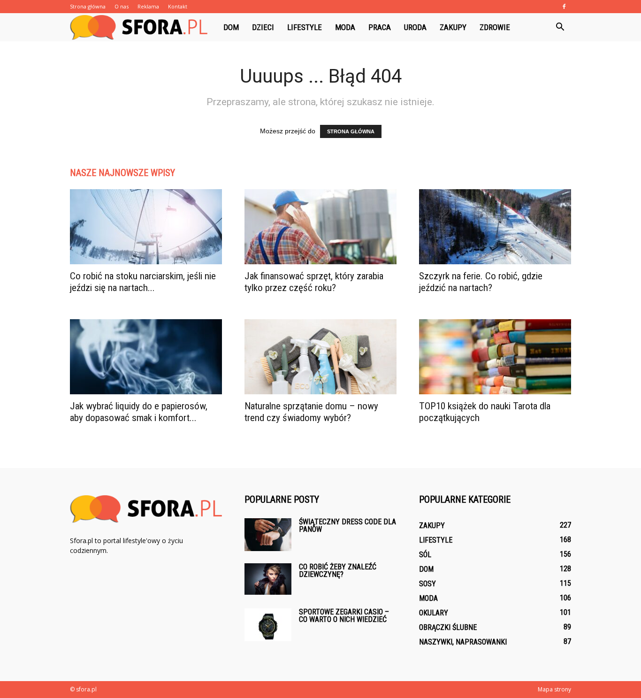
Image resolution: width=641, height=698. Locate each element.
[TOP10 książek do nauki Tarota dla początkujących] (495, 356)
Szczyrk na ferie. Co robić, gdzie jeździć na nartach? (480, 281)
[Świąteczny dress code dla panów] (267, 534)
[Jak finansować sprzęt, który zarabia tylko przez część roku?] (320, 226)
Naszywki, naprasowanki (463, 641)
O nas (121, 6)
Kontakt (177, 6)
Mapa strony (554, 689)
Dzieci (263, 27)
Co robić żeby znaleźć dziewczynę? (337, 570)
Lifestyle (304, 27)
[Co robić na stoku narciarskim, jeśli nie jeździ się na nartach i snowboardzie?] (146, 226)
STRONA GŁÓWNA (350, 131)
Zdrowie (495, 27)
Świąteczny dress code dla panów (347, 525)
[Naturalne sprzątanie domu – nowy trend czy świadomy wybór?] (320, 356)
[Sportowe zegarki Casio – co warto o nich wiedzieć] (267, 624)
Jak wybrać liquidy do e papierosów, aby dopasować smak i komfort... (138, 411)
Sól (425, 554)
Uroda (415, 27)
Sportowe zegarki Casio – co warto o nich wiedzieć (344, 615)
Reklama (148, 6)
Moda (345, 27)
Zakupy (453, 27)
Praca (379, 27)
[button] (560, 27)
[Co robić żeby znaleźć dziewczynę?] (267, 579)
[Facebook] (564, 6)
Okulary (433, 612)
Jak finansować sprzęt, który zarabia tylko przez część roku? (313, 281)
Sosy (427, 583)
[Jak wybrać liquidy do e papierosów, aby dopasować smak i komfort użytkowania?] (146, 356)
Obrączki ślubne (448, 627)
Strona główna (88, 6)
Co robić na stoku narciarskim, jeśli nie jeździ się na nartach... (143, 281)
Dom (231, 27)
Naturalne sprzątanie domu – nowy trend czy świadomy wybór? (311, 411)
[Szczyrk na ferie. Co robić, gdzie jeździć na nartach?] (495, 226)
